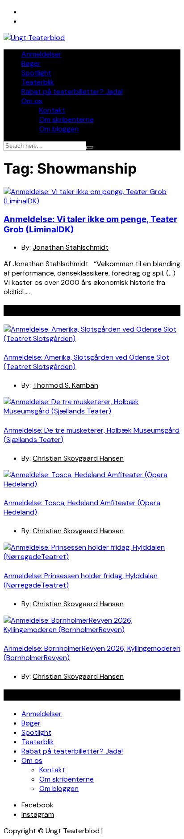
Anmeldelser (41, 54)
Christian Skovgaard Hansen (78, 458)
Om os (31, 100)
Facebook (37, 805)
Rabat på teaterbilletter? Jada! (72, 91)
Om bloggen (59, 129)
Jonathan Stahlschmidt (71, 247)
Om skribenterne (66, 119)
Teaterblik (37, 82)
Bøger (31, 63)
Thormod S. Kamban (65, 385)
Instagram (37, 814)
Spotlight (36, 72)
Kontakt (52, 110)
